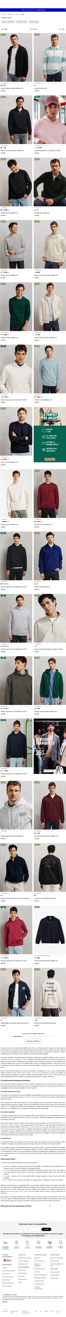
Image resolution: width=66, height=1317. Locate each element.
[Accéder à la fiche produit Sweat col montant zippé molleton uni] (16, 119)
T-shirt (21, 1104)
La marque (37, 1271)
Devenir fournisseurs (39, 1268)
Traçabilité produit (39, 1281)
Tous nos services (7, 1286)
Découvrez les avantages (25, 1258)
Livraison (4, 1267)
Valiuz (52, 1311)
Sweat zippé (34, 22)
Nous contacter (6, 1280)
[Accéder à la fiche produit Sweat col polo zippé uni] (50, 182)
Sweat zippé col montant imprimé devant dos (15, 1023)
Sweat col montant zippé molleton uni (12, 150)
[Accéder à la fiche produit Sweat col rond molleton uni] (16, 182)
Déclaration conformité (40, 1278)
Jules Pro (37, 1258)
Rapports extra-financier (40, 1275)
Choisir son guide (54, 1272)
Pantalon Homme (22, 1273)
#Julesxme (5, 1311)
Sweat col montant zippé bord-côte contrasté (48, 649)
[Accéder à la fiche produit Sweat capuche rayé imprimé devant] (16, 805)
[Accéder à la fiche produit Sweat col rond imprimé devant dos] (50, 867)
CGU (41, 1311)
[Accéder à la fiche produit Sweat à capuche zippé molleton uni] (16, 57)
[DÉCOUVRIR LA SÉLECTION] (50, 746)
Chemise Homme (22, 1279)
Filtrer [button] (6, 29)
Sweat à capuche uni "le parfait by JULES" (47, 150)
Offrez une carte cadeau (56, 1258)
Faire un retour (6, 1273)
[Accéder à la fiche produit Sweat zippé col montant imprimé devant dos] (16, 992)
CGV (36, 1311)
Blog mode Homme (39, 1261)
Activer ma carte (54, 1261)
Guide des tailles (54, 1275)
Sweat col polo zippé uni (42, 213)
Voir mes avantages (23, 1261)
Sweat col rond (22, 22)
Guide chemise (54, 1278)
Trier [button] (63, 29)
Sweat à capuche (8, 22)
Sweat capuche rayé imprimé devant (12, 836)
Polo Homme (21, 1276)
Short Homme (21, 1270)
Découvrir (5, 1301)
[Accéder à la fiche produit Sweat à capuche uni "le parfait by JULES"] (50, 119)
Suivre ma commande (8, 1277)
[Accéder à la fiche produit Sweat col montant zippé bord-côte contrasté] (50, 618)
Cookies (46, 1311)
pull (44, 1057)
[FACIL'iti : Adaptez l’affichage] (7, 1260)
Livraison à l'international (8, 1270)
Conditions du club (23, 1264)
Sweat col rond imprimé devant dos (45, 898)
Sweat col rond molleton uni (9, 213)
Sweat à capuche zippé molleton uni (12, 88)
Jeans (20, 1282)
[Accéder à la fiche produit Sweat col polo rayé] (50, 57)
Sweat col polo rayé (40, 88)
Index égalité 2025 (39, 1284)
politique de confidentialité (35, 1235)
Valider (46, 1229)
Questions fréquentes (8, 1283)
